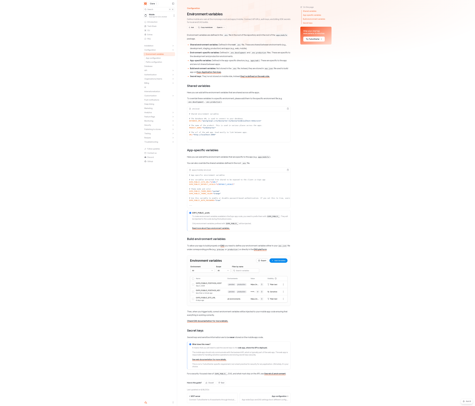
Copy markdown (207, 27)
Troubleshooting (151, 142)
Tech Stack (151, 26)
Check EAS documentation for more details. (207, 321)
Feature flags (149, 117)
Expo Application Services (209, 72)
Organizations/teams (153, 79)
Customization (150, 96)
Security (147, 125)
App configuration (153, 58)
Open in (219, 27)
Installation (148, 46)
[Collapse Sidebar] (173, 3)
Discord (150, 157)
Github (150, 161)
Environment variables (155, 54)
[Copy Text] (287, 108)
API (145, 70)
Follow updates (153, 149)
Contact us (152, 153)
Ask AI (468, 401)
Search (160, 9)
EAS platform (260, 249)
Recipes (147, 138)
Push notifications (151, 100)
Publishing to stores (152, 129)
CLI (148, 30)
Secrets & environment (275, 373)
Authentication (150, 75)
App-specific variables (202, 150)
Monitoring (148, 121)
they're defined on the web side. (255, 76)
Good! (211, 383)
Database (148, 66)
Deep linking (149, 104)
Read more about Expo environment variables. (211, 228)
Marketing (148, 108)
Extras (150, 35)
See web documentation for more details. (209, 359)
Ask (192, 27)
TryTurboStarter (313, 39)
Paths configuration (154, 62)
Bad (222, 383)
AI (145, 87)
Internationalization (152, 91)
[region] (238, 126)
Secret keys (195, 330)
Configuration (150, 50)
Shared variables (198, 86)
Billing (146, 83)
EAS (222, 245)
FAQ (149, 39)
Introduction (152, 22)
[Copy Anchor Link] (212, 85)
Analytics (148, 112)
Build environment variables (206, 239)
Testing (147, 133)
